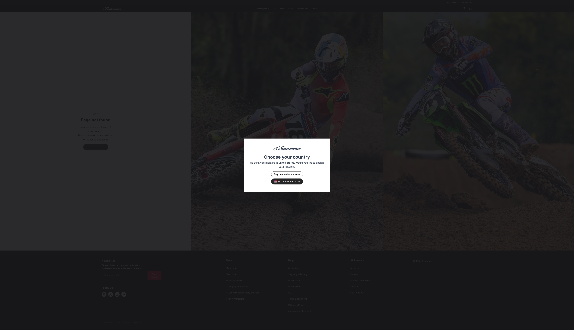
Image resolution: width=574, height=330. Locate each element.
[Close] (327, 141)
